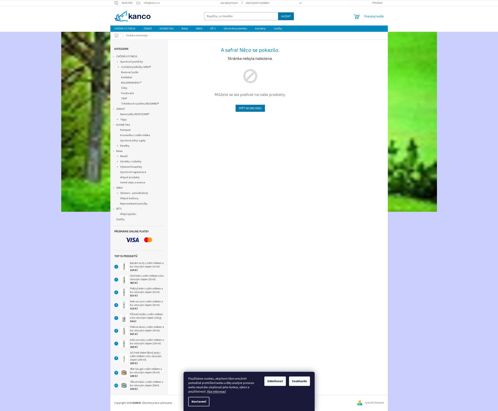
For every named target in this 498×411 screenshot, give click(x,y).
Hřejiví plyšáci (128, 214)
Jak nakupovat (229, 3)
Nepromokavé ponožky (134, 204)
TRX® (124, 99)
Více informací (216, 391)
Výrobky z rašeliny (130, 162)
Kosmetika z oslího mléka (135, 135)
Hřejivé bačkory (129, 198)
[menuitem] (124, 28)
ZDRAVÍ (120, 109)
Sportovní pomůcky (131, 62)
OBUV (119, 188)
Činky (124, 88)
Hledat (286, 16)
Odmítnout (275, 381)
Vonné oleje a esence (132, 183)
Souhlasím (299, 381)
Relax (119, 151)
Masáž (124, 156)
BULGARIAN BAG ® (131, 83)
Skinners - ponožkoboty (134, 193)
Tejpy (123, 120)
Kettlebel (126, 77)
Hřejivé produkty (130, 177)
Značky (120, 219)
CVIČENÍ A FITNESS (126, 56)
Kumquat (125, 130)
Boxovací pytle (129, 72)
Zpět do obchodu (250, 108)
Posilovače (127, 93)
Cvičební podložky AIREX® (136, 67)
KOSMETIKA (123, 125)
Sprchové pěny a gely (133, 141)
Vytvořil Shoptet (374, 403)
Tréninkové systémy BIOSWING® (140, 104)
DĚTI (119, 209)
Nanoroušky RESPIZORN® (134, 114)
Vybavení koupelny (131, 167)
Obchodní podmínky (258, 3)
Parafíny (125, 146)
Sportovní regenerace (133, 172)
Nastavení (199, 401)
